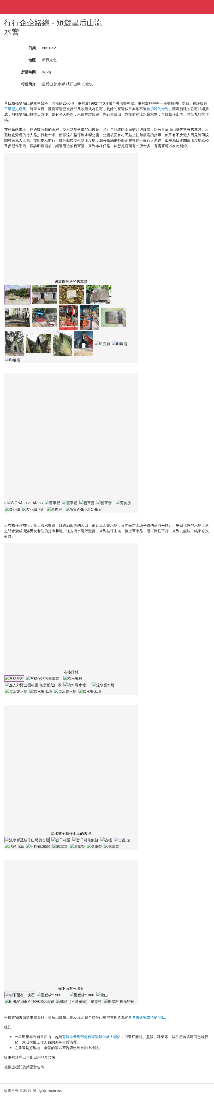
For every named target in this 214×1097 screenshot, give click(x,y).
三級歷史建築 (15, 108)
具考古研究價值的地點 (146, 1017)
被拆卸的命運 (158, 108)
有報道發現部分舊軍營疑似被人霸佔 (91, 1036)
